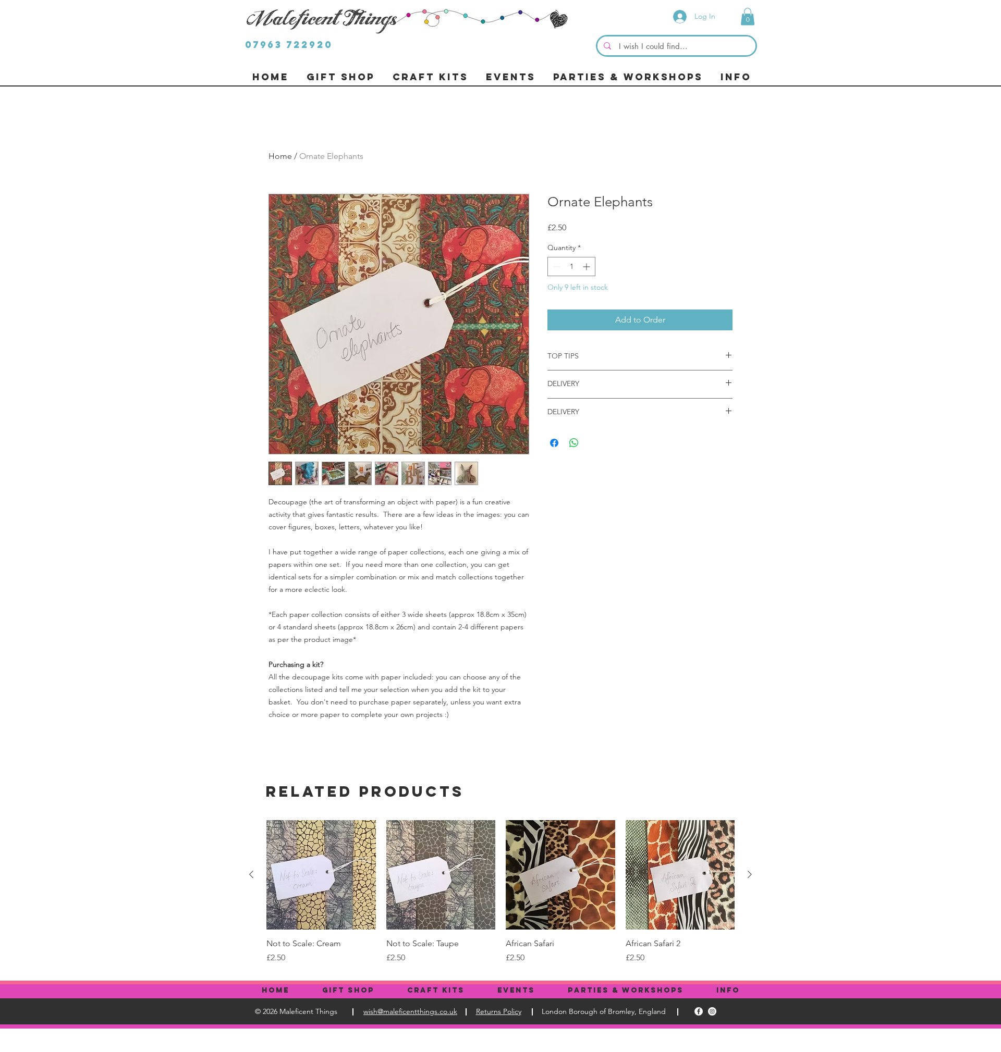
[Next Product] (749, 874)
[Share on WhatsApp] (574, 443)
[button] (747, 16)
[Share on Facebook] (554, 443)
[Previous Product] (251, 874)
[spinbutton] (571, 266)
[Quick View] (321, 875)
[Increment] (587, 266)
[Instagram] (712, 1011)
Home (280, 156)
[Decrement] (555, 266)
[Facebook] (698, 1011)
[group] (500, 892)
